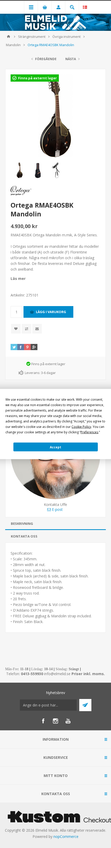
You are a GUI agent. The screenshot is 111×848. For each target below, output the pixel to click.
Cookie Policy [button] (81, 427)
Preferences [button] (89, 432)
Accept (55, 447)
